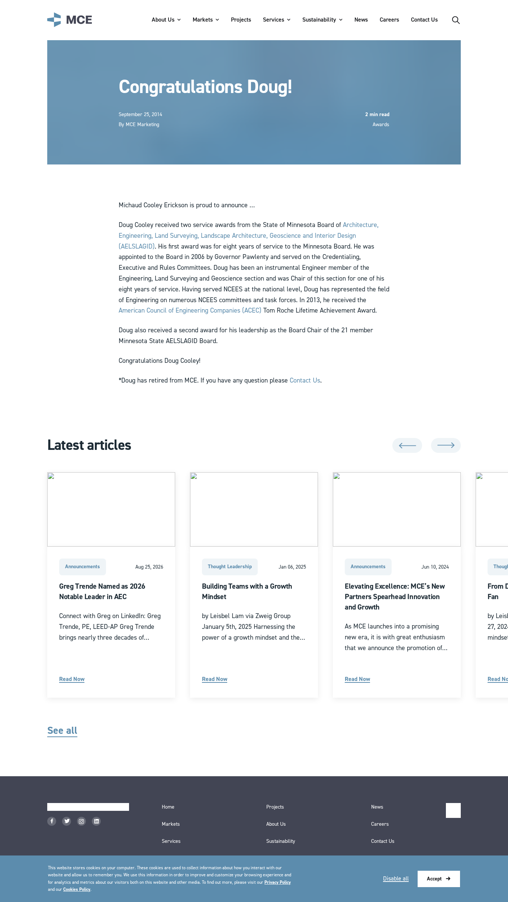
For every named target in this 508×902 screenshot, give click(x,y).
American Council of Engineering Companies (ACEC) (190, 310)
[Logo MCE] (69, 20)
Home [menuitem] (168, 807)
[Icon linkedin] (96, 821)
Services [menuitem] (273, 19)
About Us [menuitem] (163, 19)
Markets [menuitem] (203, 19)
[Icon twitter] (66, 821)
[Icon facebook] (51, 821)
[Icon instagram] (81, 821)
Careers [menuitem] (389, 19)
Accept (434, 879)
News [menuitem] (361, 19)
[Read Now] (111, 585)
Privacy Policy (277, 882)
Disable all (396, 878)
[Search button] (456, 20)
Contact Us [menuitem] (424, 19)
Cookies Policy (76, 889)
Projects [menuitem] (241, 19)
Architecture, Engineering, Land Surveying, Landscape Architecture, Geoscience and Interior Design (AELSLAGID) (249, 236)
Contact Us (305, 380)
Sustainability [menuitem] (319, 19)
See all (62, 731)
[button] (407, 445)
